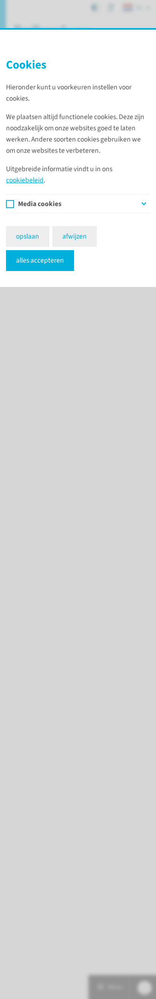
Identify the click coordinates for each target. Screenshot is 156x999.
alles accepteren (40, 260)
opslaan (27, 236)
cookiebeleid (25, 180)
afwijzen (74, 236)
